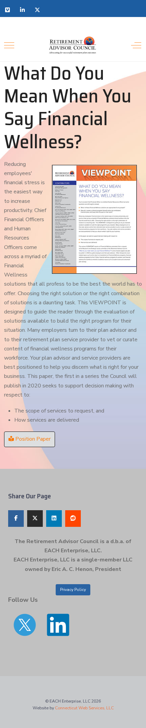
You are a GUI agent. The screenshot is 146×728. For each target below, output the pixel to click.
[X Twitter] (37, 10)
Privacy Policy (73, 589)
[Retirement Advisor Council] (72, 45)
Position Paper (33, 439)
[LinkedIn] (22, 10)
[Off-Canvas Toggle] (136, 45)
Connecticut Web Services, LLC (84, 708)
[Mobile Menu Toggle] (9, 45)
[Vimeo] (7, 10)
